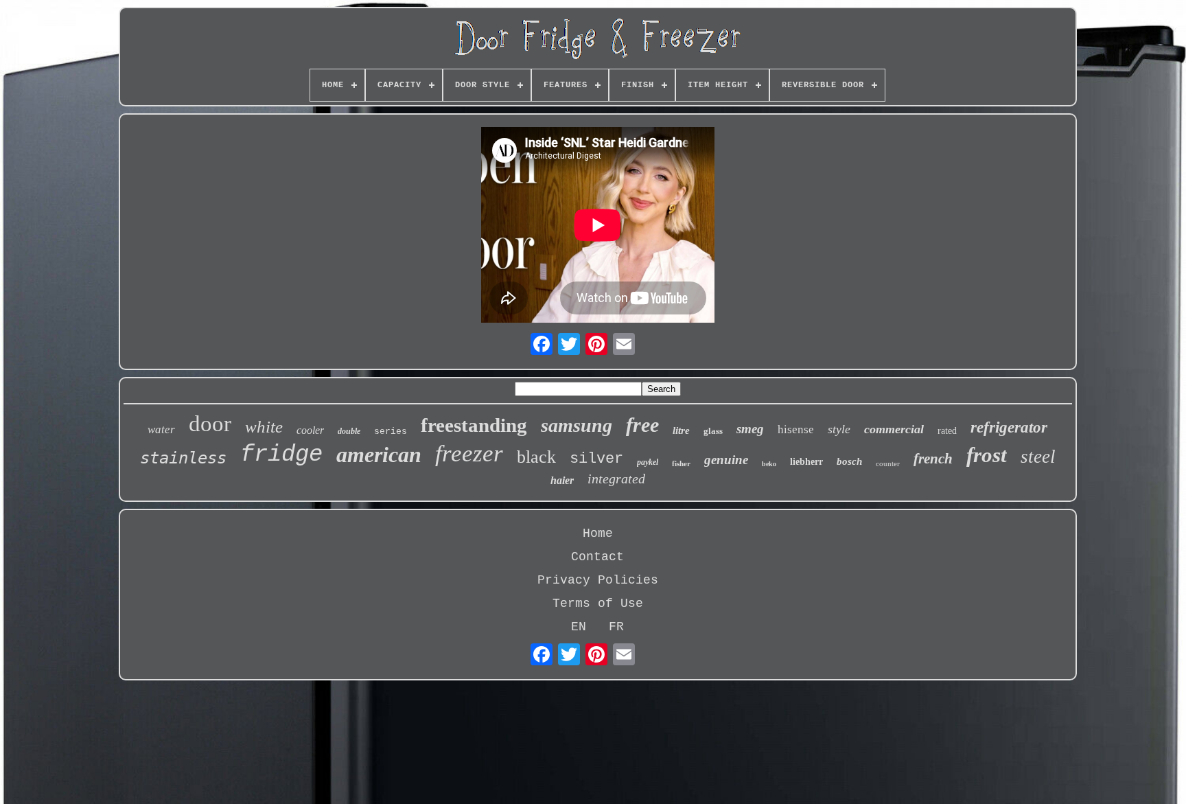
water (161, 429)
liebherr (806, 462)
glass (713, 431)
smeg (750, 429)
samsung (576, 425)
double (349, 431)
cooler (310, 430)
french (933, 458)
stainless (183, 458)
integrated (616, 478)
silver (596, 459)
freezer (469, 453)
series (390, 431)
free (642, 424)
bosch (849, 461)
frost (986, 455)
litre (681, 430)
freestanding (474, 425)
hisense (796, 429)
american (378, 454)
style (839, 429)
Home (598, 533)
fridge (281, 454)
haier (562, 480)
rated (947, 431)
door (210, 423)
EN (578, 627)
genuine (726, 459)
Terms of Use (598, 603)
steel (1038, 456)
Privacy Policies (597, 580)
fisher (681, 463)
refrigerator (1008, 427)
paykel (647, 462)
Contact (597, 557)
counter (888, 463)
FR (616, 627)
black (536, 457)
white (264, 426)
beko (769, 464)
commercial (894, 429)
